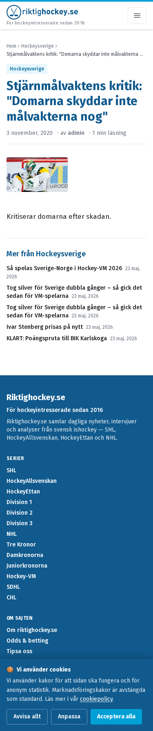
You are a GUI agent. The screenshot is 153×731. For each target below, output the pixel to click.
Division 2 (20, 512)
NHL (12, 534)
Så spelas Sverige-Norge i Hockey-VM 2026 (64, 268)
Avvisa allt (27, 716)
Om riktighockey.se (32, 630)
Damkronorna (25, 555)
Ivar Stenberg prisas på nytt (45, 327)
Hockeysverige (37, 46)
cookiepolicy (96, 699)
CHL (11, 597)
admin (76, 133)
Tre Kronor (21, 544)
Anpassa (69, 716)
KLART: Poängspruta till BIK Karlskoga (57, 338)
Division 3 (20, 523)
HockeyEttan (23, 491)
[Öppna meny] (137, 15)
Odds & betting (27, 640)
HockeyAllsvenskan (32, 481)
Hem (11, 46)
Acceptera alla (116, 716)
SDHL (13, 586)
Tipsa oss (19, 651)
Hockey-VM (21, 576)
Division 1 (19, 502)
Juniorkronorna (27, 565)
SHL (11, 470)
